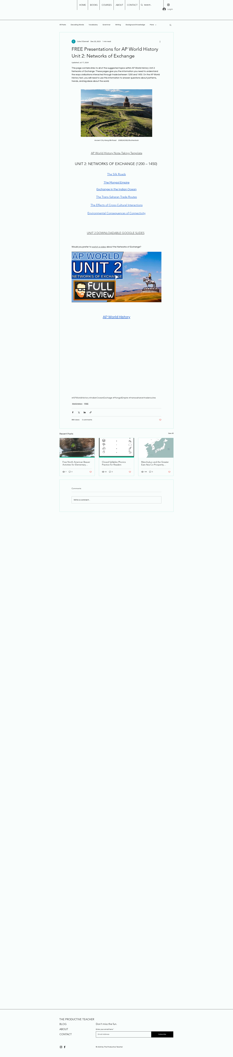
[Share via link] (90, 412)
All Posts (62, 25)
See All (171, 433)
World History (77, 404)
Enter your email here (104, 1029)
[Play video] (116, 277)
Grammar (106, 25)
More (152, 25)
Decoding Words (77, 25)
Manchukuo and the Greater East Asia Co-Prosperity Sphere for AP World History (155, 463)
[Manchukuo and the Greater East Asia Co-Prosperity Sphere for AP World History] (155, 448)
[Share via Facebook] (73, 412)
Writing (118, 25)
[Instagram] (168, 4)
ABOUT (63, 1029)
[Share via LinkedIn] (84, 412)
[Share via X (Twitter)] (79, 412)
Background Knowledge (135, 25)
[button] (170, 25)
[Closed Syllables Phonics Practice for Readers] (116, 448)
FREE (86, 404)
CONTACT (65, 1034)
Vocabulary (93, 25)
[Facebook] (64, 1047)
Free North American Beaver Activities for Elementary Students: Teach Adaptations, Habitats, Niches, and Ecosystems (76, 463)
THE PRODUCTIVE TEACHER (76, 1019)
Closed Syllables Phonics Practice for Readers (114, 463)
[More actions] (159, 41)
